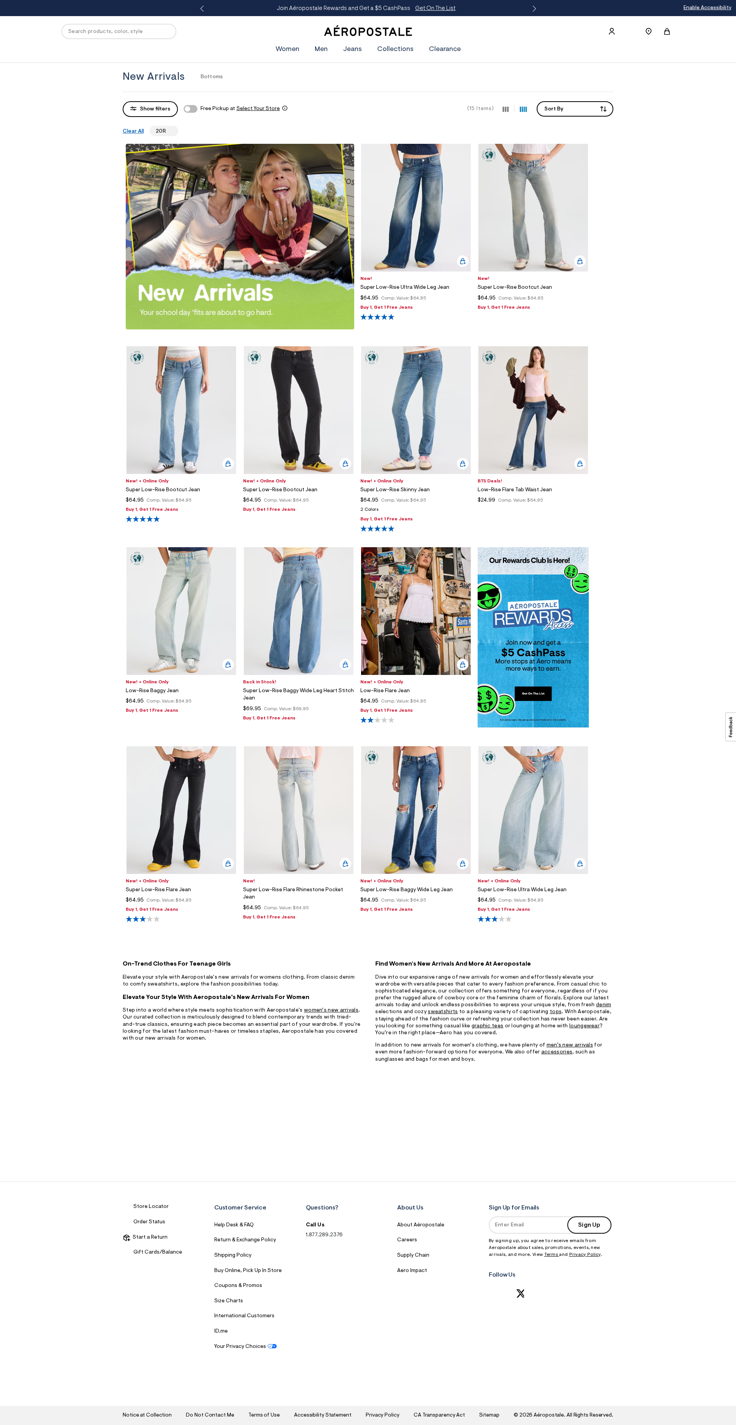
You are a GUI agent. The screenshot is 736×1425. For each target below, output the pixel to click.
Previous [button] (203, 9)
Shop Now (430, 8)
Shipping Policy (232, 1255)
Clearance (445, 49)
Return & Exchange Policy (245, 1240)
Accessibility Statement (323, 1415)
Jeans (352, 49)
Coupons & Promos (238, 1285)
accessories (556, 1052)
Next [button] (532, 9)
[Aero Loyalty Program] (533, 725)
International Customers (244, 1316)
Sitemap (489, 1415)
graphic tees (488, 1026)
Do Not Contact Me (210, 1415)
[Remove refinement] (169, 131)
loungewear (584, 1026)
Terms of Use (264, 1415)
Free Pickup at (240, 109)
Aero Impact (412, 1271)
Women (287, 49)
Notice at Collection (147, 1415)
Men (321, 49)
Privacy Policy (585, 1254)
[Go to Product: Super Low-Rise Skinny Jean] (416, 512)
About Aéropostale (420, 1225)
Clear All (133, 131)
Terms (551, 1254)
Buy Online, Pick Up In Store (248, 1271)
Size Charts (228, 1301)
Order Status (149, 1222)
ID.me (221, 1331)
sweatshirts (443, 1012)
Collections (395, 49)
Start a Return (149, 1237)
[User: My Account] (611, 31)
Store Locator (151, 1206)
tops (556, 1012)
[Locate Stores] (648, 31)
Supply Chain (413, 1255)
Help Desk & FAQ (234, 1225)
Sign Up (589, 1225)
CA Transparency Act (439, 1415)
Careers (407, 1240)
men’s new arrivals (570, 1045)
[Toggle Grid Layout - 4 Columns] (523, 108)
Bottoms (211, 77)
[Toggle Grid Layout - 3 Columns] (505, 108)
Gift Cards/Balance (157, 1252)
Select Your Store (258, 109)
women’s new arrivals (331, 1010)
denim (603, 1005)
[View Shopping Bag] (667, 31)
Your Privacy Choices (240, 1346)
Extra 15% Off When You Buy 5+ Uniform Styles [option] (366, 8)
